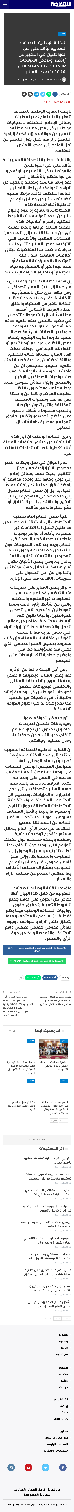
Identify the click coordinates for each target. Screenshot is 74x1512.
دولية (64, 1348)
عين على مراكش (56, 1438)
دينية (64, 1381)
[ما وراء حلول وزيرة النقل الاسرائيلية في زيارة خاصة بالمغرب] (10, 1210)
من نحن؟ (54, 1489)
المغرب (62, 34)
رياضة (64, 1406)
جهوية (63, 1335)
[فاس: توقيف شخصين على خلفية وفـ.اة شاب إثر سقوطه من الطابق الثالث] (10, 1273)
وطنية (63, 1341)
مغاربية (63, 1431)
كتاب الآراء (61, 1419)
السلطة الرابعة (57, 1444)
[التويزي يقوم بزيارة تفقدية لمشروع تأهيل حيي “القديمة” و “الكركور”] (10, 1162)
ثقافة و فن (60, 1399)
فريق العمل (36, 1489)
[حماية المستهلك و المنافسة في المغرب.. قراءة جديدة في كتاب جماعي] (10, 1193)
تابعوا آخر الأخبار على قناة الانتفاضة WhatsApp (36, 961)
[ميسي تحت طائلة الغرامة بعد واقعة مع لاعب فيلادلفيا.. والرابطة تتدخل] (10, 1225)
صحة (65, 1412)
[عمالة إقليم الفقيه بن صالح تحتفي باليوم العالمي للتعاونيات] (53, 1049)
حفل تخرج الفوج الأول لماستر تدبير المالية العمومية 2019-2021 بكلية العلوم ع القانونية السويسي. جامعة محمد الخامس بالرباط (18, 1006)
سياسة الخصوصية (37, 1494)
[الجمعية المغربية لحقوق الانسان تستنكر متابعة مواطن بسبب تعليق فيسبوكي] (10, 1178)
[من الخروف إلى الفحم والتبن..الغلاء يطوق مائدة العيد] (20, 1089)
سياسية (62, 1354)
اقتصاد (63, 1368)
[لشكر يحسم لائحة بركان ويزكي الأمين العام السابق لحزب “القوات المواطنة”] (10, 1305)
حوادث (63, 1387)
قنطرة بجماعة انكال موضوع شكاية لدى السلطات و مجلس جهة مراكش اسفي (55, 1000)
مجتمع (63, 1374)
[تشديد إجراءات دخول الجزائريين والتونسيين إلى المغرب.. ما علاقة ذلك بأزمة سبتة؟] (10, 1289)
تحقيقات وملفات (56, 1451)
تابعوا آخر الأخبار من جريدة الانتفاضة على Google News (36, 950)
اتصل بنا (19, 1489)
